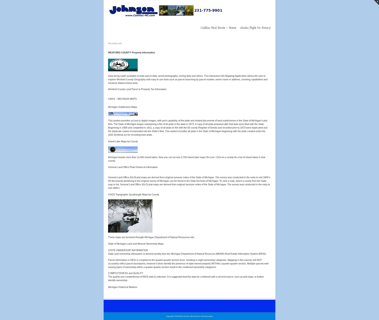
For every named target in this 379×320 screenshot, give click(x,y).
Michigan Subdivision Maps (122, 107)
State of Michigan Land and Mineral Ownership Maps (136, 244)
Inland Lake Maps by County (123, 141)
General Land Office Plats (121, 167)
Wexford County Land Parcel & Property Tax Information (137, 89)
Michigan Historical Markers (122, 287)
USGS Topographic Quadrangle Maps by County (133, 194)
